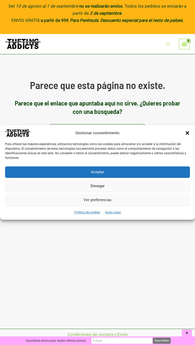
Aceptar (97, 172)
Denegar (98, 186)
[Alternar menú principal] (168, 44)
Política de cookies (87, 212)
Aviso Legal (113, 212)
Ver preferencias (97, 200)
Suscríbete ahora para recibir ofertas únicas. (56, 340)
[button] (187, 132)
